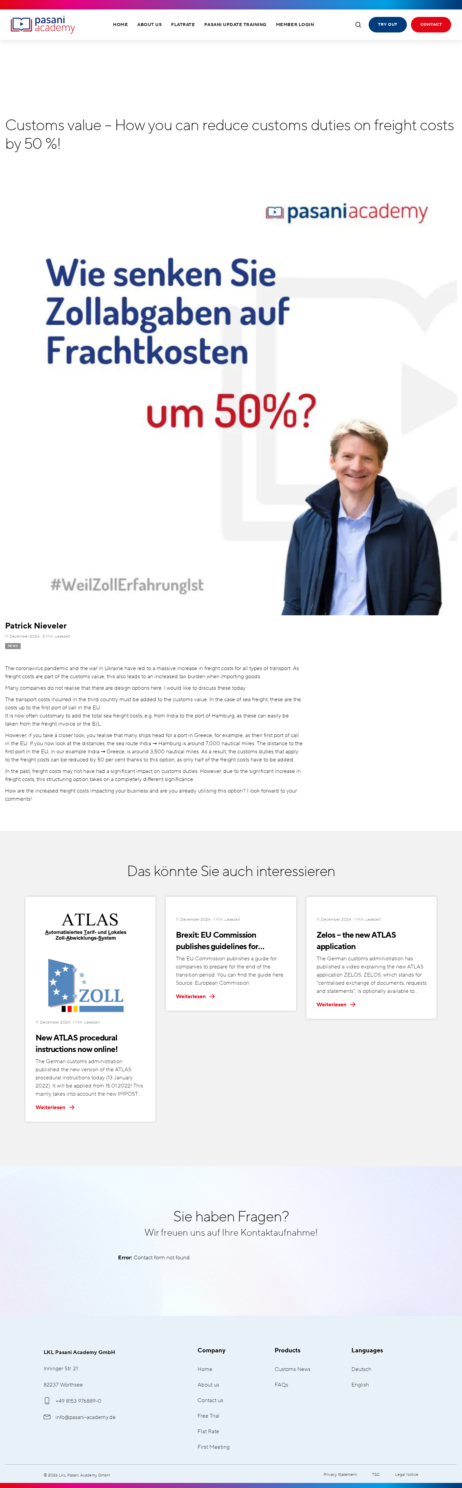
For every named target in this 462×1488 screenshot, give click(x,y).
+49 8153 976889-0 (78, 1401)
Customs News (292, 1369)
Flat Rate (208, 1431)
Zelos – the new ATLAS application (356, 941)
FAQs (281, 1385)
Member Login (295, 24)
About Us (149, 24)
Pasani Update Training (235, 24)
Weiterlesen (51, 1107)
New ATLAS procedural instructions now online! (77, 1044)
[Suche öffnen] (358, 24)
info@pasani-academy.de (85, 1417)
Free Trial (209, 1416)
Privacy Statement (340, 1474)
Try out (387, 24)
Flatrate (183, 24)
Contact (431, 24)
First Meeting (214, 1447)
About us (208, 1385)
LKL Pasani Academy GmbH (43, 24)
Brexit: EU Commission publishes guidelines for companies (217, 941)
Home (120, 24)
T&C (376, 1474)
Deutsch (361, 1369)
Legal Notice (406, 1474)
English (360, 1385)
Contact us (210, 1400)
